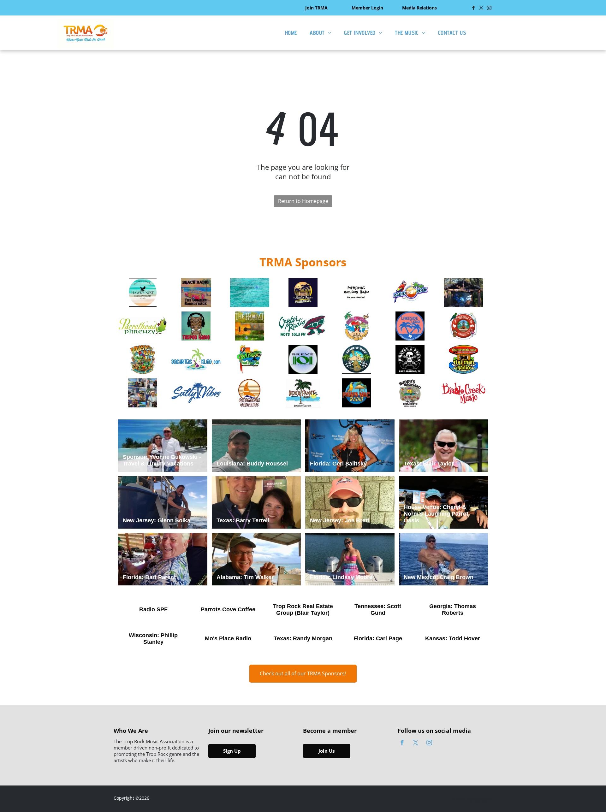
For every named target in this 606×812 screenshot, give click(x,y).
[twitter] (481, 9)
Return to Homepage (303, 201)
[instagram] (489, 9)
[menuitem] (291, 32)
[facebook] (473, 9)
